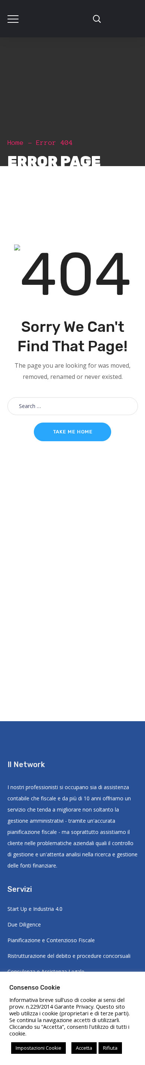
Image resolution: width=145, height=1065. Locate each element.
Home (15, 142)
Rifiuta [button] (110, 1047)
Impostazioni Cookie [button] (38, 1047)
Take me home (73, 432)
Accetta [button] (84, 1047)
